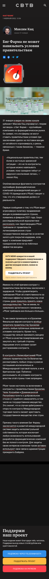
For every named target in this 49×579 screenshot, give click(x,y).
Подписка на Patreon (24, 569)
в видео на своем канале (26, 120)
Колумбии (14, 392)
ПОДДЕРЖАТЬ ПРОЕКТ (19, 273)
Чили (5, 392)
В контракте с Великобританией (19, 355)
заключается (9, 426)
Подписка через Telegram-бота (24, 554)
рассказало (9, 224)
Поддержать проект (24, 561)
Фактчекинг (8, 16)
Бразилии (40, 389)
